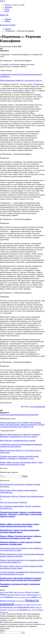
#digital (6, 592)
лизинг (29, 610)
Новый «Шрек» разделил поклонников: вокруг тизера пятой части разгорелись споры (19, 525)
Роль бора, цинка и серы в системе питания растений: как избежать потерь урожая (21, 567)
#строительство (6, 607)
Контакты (8, 7)
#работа (29, 604)
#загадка (17, 597)
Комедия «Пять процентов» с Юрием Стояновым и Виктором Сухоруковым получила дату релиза (20, 435)
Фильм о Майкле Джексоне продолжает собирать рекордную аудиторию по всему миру (20, 537)
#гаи (39, 594)
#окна (24, 604)
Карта (7, 11)
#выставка (35, 595)
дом (17, 610)
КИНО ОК (4, 15)
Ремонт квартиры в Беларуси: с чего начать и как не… (21, 80)
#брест (3, 594)
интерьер (23, 609)
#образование (18, 604)
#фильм (37, 607)
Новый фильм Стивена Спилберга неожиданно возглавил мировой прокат (19, 531)
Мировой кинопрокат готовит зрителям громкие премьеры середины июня (20, 543)
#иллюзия (28, 597)
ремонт (2, 612)
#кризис (3, 601)
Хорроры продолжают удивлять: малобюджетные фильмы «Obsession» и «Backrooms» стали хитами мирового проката (21, 514)
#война (29, 595)
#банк (15, 592)
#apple (2, 592)
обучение (34, 610)
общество (40, 610)
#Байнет (11, 592)
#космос (40, 597)
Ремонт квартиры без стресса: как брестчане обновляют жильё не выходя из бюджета (22, 555)
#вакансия (23, 594)
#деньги (8, 597)
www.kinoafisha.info (37, 407)
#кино (34, 597)
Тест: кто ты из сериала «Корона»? (13, 502)
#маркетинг (11, 601)
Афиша (7, 21)
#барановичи (21, 592)
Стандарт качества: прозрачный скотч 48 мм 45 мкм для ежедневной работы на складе (22, 573)
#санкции (39, 604)
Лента (7, 9)
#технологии (23, 607)
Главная (8, 19)
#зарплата (22, 597)
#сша (15, 607)
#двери (2, 597)
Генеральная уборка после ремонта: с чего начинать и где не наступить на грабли (21, 549)
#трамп (31, 607)
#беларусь (29, 592)
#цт (40, 607)
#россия (34, 604)
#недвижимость (20, 601)
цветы (6, 612)
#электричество (11, 610)
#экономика (3, 610)
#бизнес (36, 592)
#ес (13, 597)
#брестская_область (13, 595)
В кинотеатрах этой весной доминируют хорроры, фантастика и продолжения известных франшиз (21, 579)
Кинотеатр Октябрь (7, 25)
